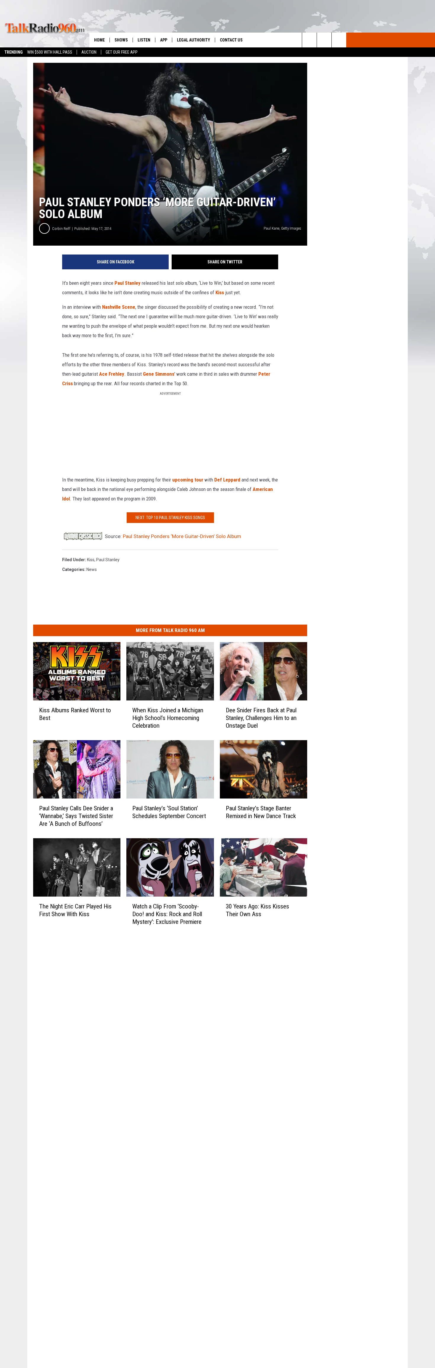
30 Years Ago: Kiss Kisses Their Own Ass (257, 910)
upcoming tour (187, 480)
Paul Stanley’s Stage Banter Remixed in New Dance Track (261, 812)
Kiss (219, 292)
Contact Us (231, 40)
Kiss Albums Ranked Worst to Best (75, 714)
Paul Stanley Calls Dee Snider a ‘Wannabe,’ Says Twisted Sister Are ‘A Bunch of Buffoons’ (76, 816)
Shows (121, 40)
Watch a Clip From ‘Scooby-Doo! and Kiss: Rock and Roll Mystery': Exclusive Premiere (167, 914)
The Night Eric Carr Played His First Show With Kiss (75, 910)
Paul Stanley (128, 283)
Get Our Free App (122, 52)
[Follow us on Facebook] (339, 40)
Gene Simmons (158, 374)
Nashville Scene (118, 307)
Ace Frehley (111, 374)
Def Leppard (227, 480)
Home (99, 40)
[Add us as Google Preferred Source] (324, 40)
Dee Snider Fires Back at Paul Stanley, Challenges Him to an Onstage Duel (261, 718)
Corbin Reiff (61, 228)
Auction (88, 52)
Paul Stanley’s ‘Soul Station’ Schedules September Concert (169, 812)
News (91, 569)
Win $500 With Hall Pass (49, 52)
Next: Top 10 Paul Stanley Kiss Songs (170, 517)
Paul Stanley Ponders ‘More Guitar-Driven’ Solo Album (182, 536)
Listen (144, 40)
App (163, 40)
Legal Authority (193, 40)
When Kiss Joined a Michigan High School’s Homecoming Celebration (167, 718)
